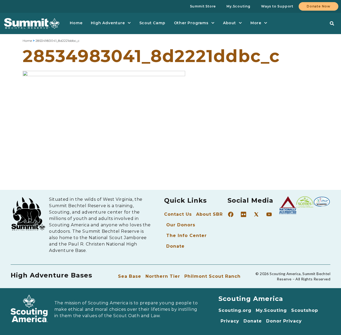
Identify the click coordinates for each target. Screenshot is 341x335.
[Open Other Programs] (212, 23)
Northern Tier (162, 276)
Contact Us (178, 214)
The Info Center (186, 235)
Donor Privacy (284, 321)
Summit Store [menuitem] (203, 6)
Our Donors (180, 224)
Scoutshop (304, 310)
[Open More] (265, 23)
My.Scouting (271, 310)
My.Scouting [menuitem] (238, 6)
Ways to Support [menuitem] (277, 6)
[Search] (332, 23)
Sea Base (129, 276)
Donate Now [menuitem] (318, 6)
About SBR (209, 214)
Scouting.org (234, 310)
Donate (175, 246)
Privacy (230, 321)
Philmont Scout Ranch (212, 276)
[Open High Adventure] (129, 23)
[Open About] (240, 23)
